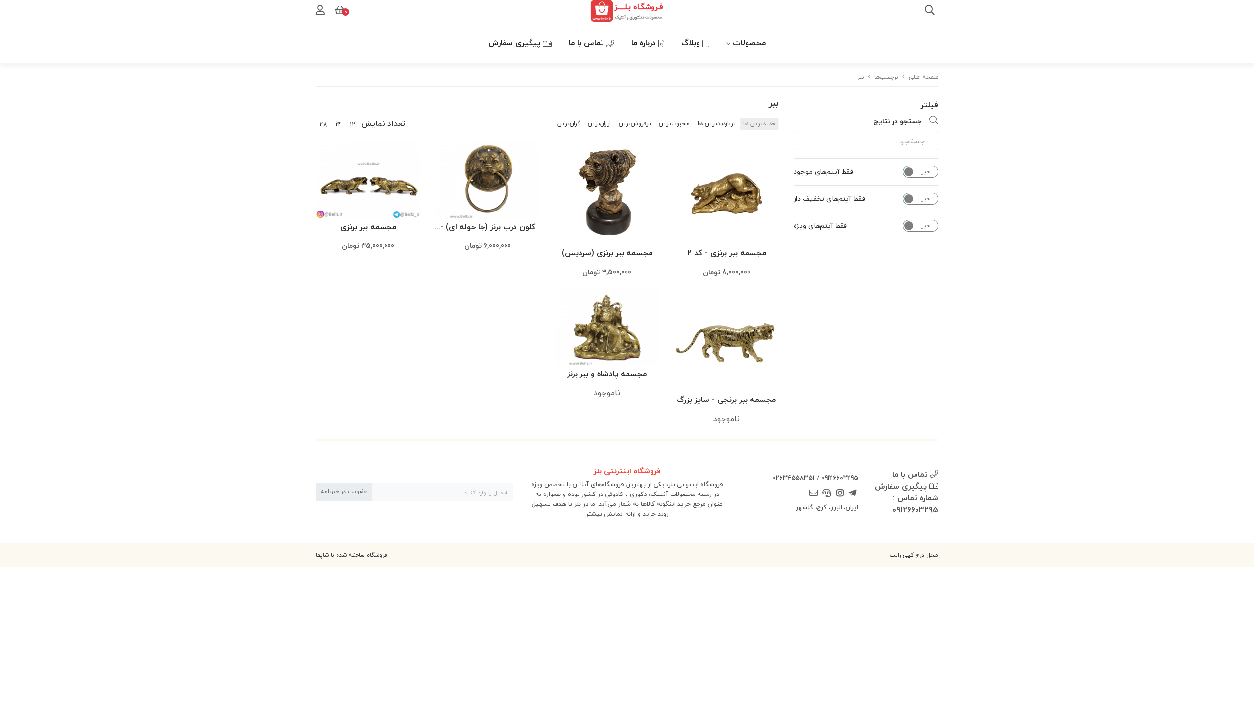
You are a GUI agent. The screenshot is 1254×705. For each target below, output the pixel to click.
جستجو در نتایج (897, 121)
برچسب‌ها (886, 77)
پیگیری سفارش (515, 42)
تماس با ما (587, 42)
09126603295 (839, 477)
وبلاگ (691, 42)
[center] (930, 11)
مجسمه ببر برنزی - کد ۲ (726, 252)
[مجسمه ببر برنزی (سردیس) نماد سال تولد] (607, 192)
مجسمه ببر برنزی (368, 227)
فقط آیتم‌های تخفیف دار (829, 198)
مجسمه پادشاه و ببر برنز (607, 373)
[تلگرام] (852, 494)
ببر (860, 77)
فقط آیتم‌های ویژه (820, 225)
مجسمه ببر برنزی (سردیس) (607, 252)
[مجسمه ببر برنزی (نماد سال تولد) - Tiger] (368, 179)
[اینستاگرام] (839, 494)
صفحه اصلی (923, 77)
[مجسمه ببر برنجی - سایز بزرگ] (726, 339)
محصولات (749, 42)
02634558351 (793, 477)
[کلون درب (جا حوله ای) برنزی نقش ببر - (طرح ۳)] (487, 179)
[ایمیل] (813, 494)
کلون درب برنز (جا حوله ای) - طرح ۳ (487, 227)
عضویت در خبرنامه (344, 491)
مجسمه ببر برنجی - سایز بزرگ (726, 399)
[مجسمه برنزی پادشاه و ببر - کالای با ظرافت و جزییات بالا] (607, 326)
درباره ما (644, 42)
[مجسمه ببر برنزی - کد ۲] (726, 192)
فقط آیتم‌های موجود (823, 171)
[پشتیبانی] (826, 494)
